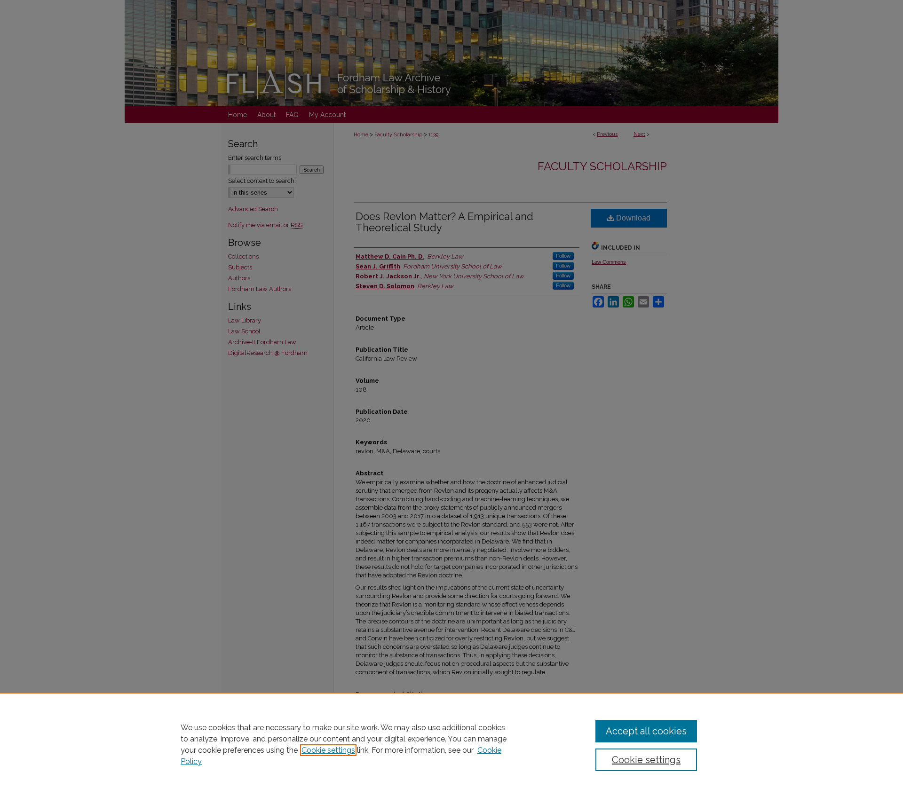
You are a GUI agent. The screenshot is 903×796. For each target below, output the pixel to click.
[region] (451, 744)
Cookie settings (328, 750)
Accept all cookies (646, 731)
